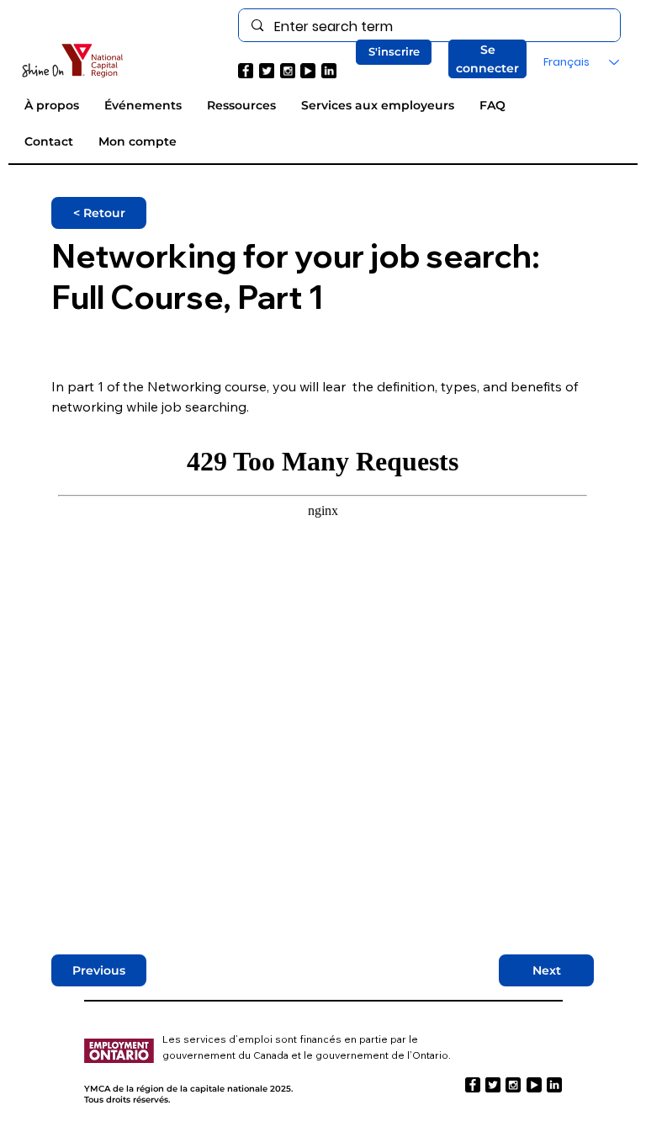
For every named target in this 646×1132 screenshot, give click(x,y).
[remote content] (322, 670)
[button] (394, 52)
